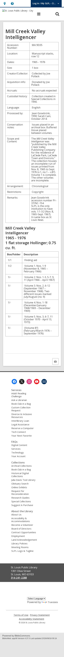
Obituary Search (20, 483)
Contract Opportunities (23, 532)
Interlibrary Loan (20, 420)
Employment (18, 536)
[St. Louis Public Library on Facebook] (14, 381)
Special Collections (21, 501)
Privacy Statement (40, 615)
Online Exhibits (19, 487)
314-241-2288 (19, 577)
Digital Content (19, 445)
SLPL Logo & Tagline (22, 550)
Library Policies (19, 543)
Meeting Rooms (20, 547)
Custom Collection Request (20, 409)
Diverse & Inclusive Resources (21, 416)
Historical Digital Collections (20, 475)
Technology (17, 452)
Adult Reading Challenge (18, 395)
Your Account (18, 456)
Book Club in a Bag (21, 403)
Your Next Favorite (21, 435)
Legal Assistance (20, 424)
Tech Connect (18, 431)
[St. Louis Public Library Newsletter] (44, 381)
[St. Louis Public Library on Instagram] (29, 381)
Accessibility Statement (31, 618)
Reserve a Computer (22, 428)
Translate (53, 602)
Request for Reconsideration (20, 492)
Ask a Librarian (19, 400)
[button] (4, 3)
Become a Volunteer (22, 524)
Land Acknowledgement (24, 539)
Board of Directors (21, 528)
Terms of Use (21, 615)
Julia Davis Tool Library (23, 479)
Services (16, 448)
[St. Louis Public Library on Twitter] (21, 381)
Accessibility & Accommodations (20, 520)
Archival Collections (21, 465)
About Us (16, 514)
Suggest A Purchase (22, 505)
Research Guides (20, 497)
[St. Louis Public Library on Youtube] (36, 381)
